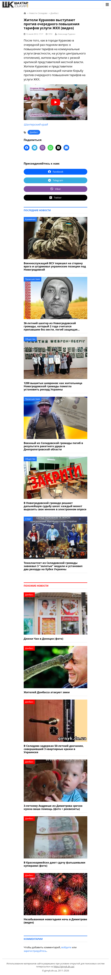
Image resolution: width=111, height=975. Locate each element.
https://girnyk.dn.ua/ (64, 966)
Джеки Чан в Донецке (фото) (43, 638)
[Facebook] (26, 148)
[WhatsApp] (50, 148)
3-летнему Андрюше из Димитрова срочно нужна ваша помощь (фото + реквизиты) (53, 807)
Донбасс (34, 132)
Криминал (30, 219)
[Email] (66, 148)
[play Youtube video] (55, 102)
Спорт (28, 518)
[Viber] (42, 148)
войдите (66, 947)
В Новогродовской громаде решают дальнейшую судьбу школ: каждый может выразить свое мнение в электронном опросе (55, 506)
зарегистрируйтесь (35, 951)
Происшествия (32, 279)
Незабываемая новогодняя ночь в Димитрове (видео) (55, 921)
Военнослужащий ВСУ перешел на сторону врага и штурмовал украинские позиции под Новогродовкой (55, 266)
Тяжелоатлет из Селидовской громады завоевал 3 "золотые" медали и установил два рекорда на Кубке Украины (53, 566)
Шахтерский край (36, 124)
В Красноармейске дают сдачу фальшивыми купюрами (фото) (54, 864)
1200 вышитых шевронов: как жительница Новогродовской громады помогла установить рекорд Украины (53, 386)
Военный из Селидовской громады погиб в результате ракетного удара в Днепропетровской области (53, 446)
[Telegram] (34, 148)
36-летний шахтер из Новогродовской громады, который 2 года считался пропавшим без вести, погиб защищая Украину (50, 326)
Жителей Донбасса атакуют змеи (47, 692)
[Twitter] (58, 148)
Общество (30, 339)
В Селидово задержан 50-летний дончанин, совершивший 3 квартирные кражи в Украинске (54, 749)
